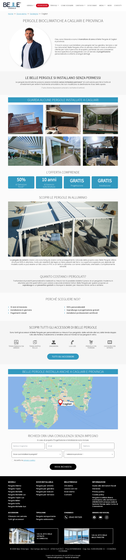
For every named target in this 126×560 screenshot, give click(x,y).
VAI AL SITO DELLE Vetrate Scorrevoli (44, 536)
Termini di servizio (72, 557)
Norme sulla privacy (55, 557)
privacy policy (29, 460)
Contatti (117, 5)
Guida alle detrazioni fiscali (104, 486)
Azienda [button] (30, 5)
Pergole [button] (53, 5)
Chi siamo (68, 486)
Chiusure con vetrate (17, 516)
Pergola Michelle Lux (17, 494)
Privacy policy (98, 492)
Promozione (42, 5)
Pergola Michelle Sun (17, 506)
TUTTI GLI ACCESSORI (63, 356)
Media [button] (101, 5)
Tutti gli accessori (16, 519)
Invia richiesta (63, 466)
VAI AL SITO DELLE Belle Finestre (99, 536)
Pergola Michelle (15, 492)
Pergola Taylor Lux (16, 497)
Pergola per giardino (45, 489)
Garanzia (96, 489)
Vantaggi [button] (80, 5)
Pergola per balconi (44, 492)
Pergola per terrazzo (45, 494)
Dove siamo (92, 5)
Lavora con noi (70, 489)
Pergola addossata (44, 519)
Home (10, 14)
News (110, 5)
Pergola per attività (44, 486)
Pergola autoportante (46, 516)
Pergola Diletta (14, 486)
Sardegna (34, 14)
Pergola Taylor (14, 489)
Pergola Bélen (14, 500)
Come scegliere (67, 5)
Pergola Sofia (14, 503)
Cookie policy (98, 494)
